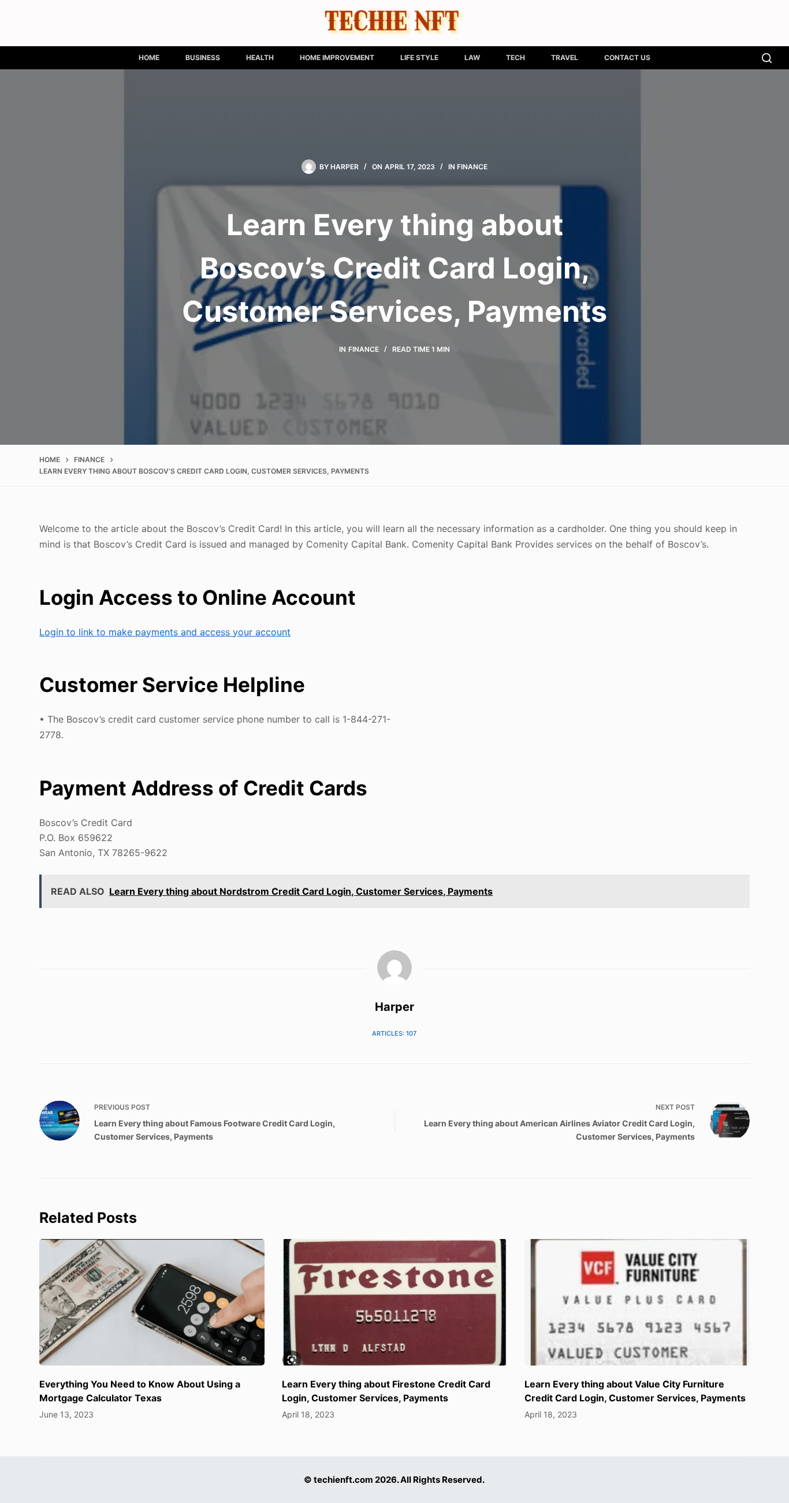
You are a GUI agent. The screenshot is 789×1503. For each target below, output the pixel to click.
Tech (515, 57)
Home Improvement (337, 57)
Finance (472, 166)
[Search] (767, 58)
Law (472, 57)
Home (149, 57)
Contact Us (627, 57)
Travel (564, 57)
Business (202, 57)
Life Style (419, 57)
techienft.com (343, 1479)
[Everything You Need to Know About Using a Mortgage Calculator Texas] (152, 1302)
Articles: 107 (394, 1033)
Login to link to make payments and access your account (165, 632)
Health (260, 57)
